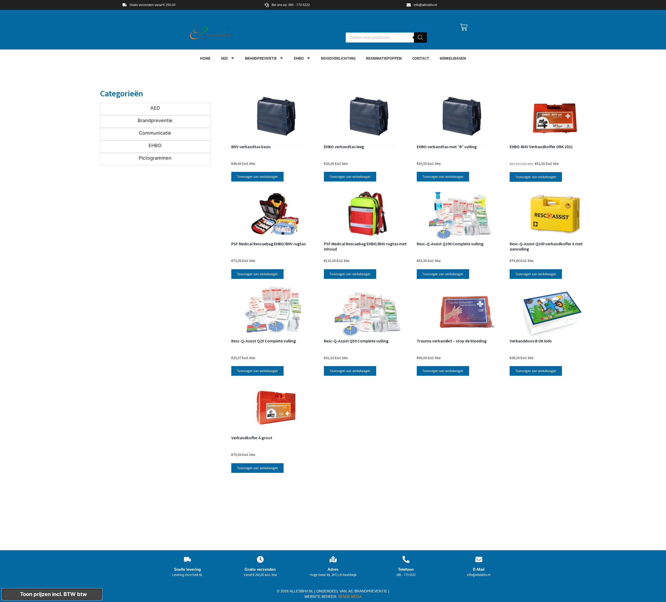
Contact (420, 58)
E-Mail (478, 569)
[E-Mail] (478, 559)
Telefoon (406, 569)
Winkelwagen (453, 58)
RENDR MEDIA (349, 597)
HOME (205, 58)
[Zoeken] (420, 37)
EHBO (299, 58)
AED (224, 58)
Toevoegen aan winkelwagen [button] (257, 176)
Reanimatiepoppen (384, 58)
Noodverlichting (338, 58)
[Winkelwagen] (464, 27)
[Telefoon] (405, 559)
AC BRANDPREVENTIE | (368, 591)
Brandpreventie (261, 58)
